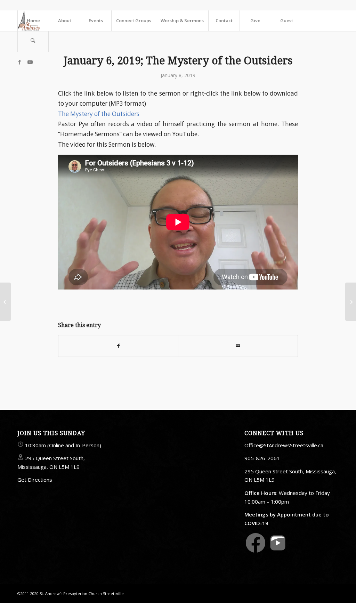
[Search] (33, 41)
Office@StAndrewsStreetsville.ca (283, 445)
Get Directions (34, 479)
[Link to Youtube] (30, 62)
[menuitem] (33, 20)
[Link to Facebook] (19, 62)
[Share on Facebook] (118, 345)
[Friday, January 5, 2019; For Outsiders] (5, 302)
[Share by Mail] (238, 345)
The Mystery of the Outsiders (98, 114)
